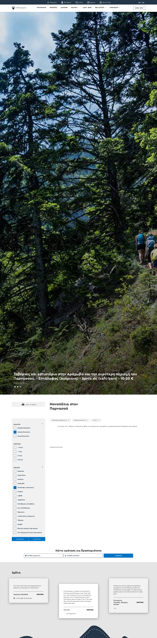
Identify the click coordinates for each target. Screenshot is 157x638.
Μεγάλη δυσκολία (24, 428)
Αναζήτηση (118, 555)
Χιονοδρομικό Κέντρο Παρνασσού (30, 532)
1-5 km (20, 456)
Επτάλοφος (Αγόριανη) (26, 487)
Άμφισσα (21, 471)
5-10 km (20, 460)
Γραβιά (20, 524)
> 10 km (20, 447)
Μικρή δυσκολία (23, 436)
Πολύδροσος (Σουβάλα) (26, 504)
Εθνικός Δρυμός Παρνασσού (28, 528)
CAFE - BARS (87, 7)
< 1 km (20, 451)
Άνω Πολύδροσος (24, 508)
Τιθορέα (20, 520)
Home (16, 383)
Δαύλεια (20, 479)
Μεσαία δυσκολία (24, 432)
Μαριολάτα (22, 475)
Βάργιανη (21, 512)
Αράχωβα (21, 483)
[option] (78, 598)
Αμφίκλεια (21, 500)
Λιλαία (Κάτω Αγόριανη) (26, 516)
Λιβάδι (20, 496)
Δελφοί (20, 491)
